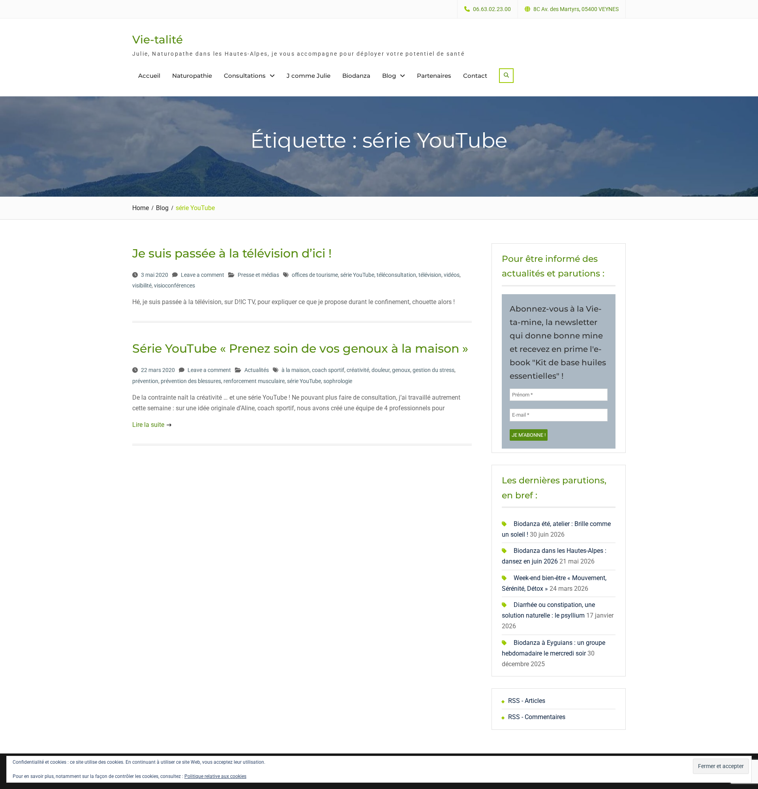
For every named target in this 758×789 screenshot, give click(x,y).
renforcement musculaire (254, 381)
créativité (358, 370)
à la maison (295, 370)
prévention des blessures (191, 381)
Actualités (256, 370)
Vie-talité (157, 39)
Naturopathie (192, 75)
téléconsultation (396, 275)
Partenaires (434, 75)
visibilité (142, 285)
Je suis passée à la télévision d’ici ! (232, 253)
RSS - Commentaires (536, 717)
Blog (389, 75)
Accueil (149, 75)
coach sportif (328, 370)
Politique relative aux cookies (215, 776)
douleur (380, 370)
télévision (429, 275)
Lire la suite (148, 424)
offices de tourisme (315, 275)
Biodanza (356, 75)
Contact (475, 75)
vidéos (452, 275)
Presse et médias (258, 275)
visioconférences (174, 285)
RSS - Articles (526, 700)
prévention (145, 381)
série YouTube (357, 275)
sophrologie (337, 381)
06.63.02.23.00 (492, 9)
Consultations (245, 75)
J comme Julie (308, 75)
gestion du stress (433, 370)
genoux (401, 370)
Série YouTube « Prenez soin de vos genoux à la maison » (300, 348)
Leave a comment (202, 275)
